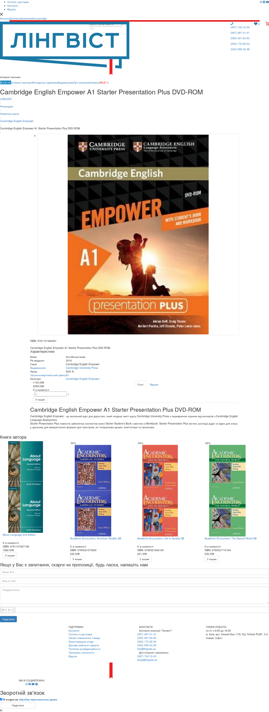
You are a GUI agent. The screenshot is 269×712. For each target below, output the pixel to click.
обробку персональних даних (38, 699)
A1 (67, 375)
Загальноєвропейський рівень (48, 375)
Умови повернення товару (84, 638)
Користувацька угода (81, 641)
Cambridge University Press (82, 368)
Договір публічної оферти (84, 645)
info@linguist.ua (146, 649)
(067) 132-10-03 (240, 27)
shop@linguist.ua (147, 660)
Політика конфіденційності (84, 649)
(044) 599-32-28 (240, 49)
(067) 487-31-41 (240, 32)
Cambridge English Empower (83, 379)
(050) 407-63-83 (240, 38)
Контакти (74, 630)
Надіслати (8, 619)
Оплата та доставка (80, 634)
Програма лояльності (81, 652)
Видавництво (38, 368)
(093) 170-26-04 (240, 43)
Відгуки (73, 656)
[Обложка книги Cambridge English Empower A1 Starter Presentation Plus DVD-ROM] (138, 234)
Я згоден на (30, 699)
